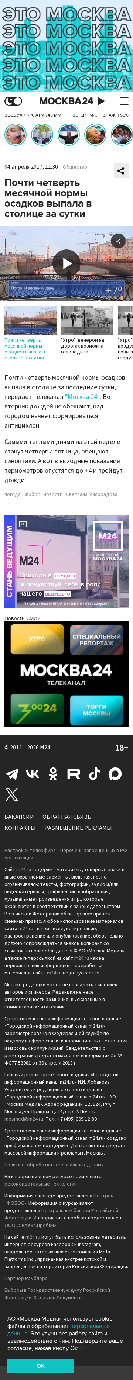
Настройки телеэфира (30, 850)
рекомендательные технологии (40, 1184)
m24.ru (23, 869)
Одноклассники (53, 773)
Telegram (11, 773)
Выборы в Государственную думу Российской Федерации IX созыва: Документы (57, 1294)
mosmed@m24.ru (23, 1119)
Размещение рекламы (78, 828)
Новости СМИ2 (22, 618)
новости (53, 494)
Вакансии (19, 817)
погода (12, 494)
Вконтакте (32, 773)
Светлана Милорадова (91, 494)
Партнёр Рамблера (26, 1278)
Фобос (32, 494)
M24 (45, 748)
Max (115, 773)
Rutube (73, 773)
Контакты (20, 828)
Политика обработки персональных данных (53, 1165)
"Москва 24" (82, 396)
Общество (75, 167)
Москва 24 (66, 101)
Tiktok (94, 773)
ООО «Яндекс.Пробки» (30, 1225)
